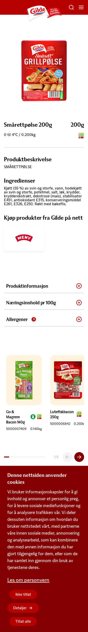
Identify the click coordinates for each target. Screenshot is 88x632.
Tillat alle (23, 621)
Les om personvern (28, 580)
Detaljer (20, 607)
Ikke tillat (23, 594)
